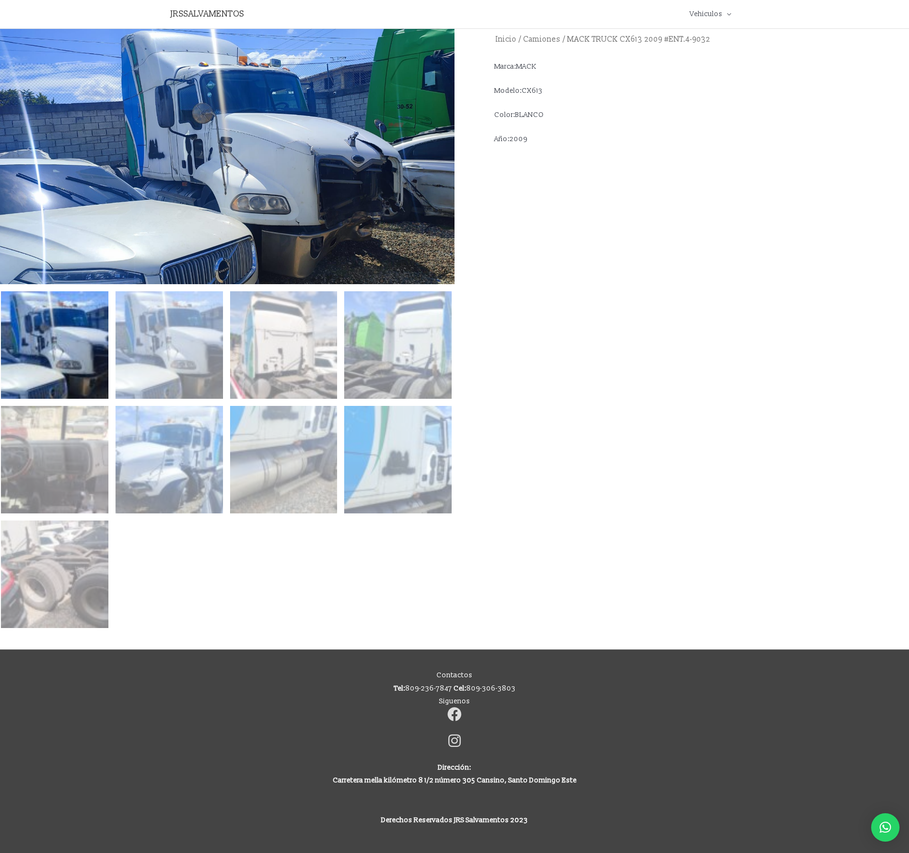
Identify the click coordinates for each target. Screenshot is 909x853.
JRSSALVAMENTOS (207, 14)
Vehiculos (706, 13)
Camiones (542, 39)
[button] (885, 827)
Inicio (506, 39)
